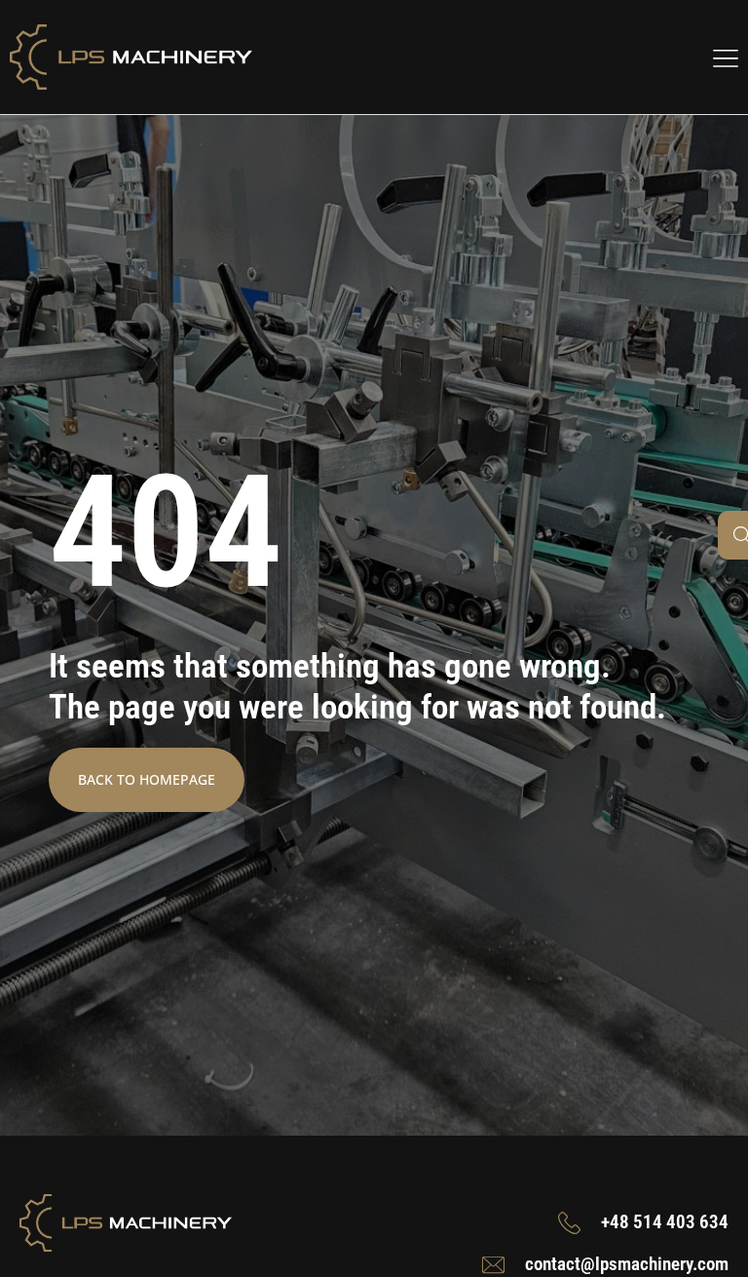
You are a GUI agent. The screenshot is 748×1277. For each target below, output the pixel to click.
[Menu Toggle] (725, 57)
